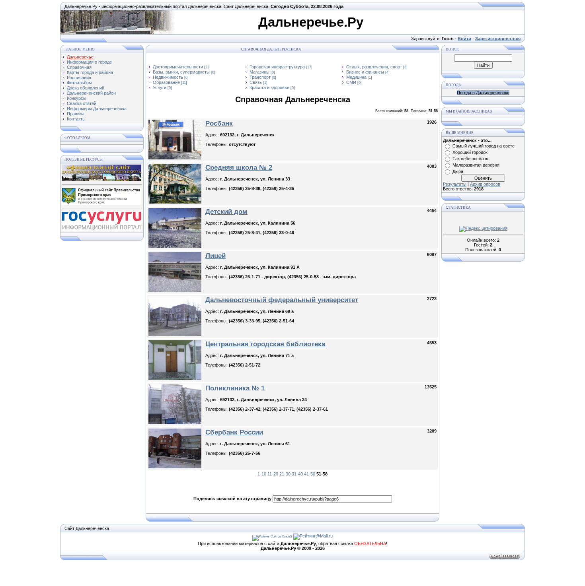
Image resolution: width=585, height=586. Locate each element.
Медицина (356, 77)
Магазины (259, 72)
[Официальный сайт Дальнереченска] (101, 179)
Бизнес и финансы (365, 72)
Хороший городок (470, 152)
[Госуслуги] (101, 229)
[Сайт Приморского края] (101, 203)
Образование (166, 82)
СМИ (351, 82)
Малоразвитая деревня (475, 165)
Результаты (454, 184)
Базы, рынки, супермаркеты (181, 72)
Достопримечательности (178, 66)
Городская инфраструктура (277, 66)
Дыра (457, 171)
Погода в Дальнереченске (483, 92)
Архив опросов (485, 184)
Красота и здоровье (269, 87)
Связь (256, 82)
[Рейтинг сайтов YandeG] (272, 536)
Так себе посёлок (470, 158)
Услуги (159, 87)
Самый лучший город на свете (483, 146)
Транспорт (260, 77)
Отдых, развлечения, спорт (374, 66)
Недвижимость (168, 77)
